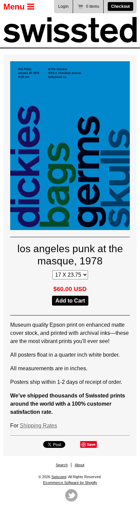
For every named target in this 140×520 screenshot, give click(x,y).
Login (63, 6)
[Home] (70, 30)
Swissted (58, 477)
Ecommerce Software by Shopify (70, 483)
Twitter (71, 495)
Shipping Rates (38, 425)
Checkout (120, 6)
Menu (15, 6)
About (79, 465)
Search (62, 465)
